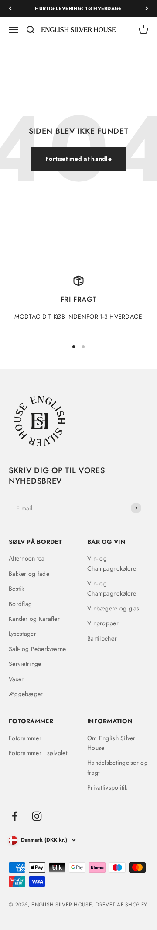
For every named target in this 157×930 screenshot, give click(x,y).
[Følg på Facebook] (14, 816)
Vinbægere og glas (113, 608)
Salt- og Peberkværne (37, 648)
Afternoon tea (27, 558)
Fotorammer (25, 738)
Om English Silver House (111, 743)
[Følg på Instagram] (37, 816)
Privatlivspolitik (107, 787)
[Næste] (146, 8)
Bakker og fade (29, 573)
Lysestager (22, 633)
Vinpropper (103, 623)
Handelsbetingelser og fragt (117, 767)
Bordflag (20, 603)
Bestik (16, 588)
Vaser (16, 679)
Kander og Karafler (34, 618)
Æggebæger (26, 694)
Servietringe (25, 663)
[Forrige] (10, 8)
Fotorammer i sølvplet (38, 753)
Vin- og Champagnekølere (111, 563)
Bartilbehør (102, 638)
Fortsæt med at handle (78, 158)
